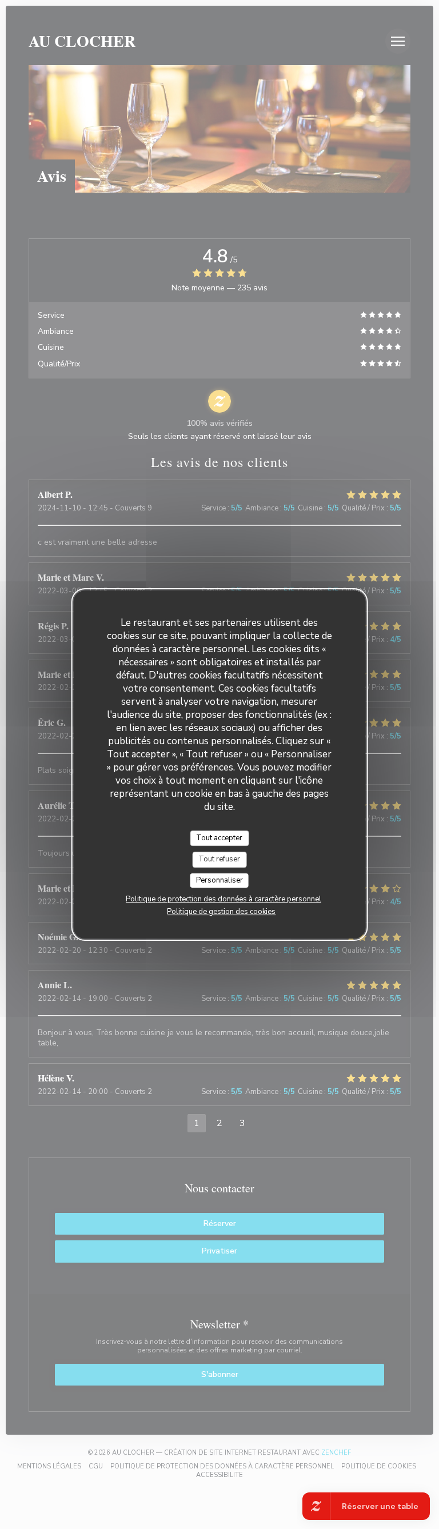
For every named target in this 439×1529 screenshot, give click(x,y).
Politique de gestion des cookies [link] (221, 912)
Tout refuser (219, 859)
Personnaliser (219, 880)
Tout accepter (219, 838)
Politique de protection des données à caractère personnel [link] (223, 899)
